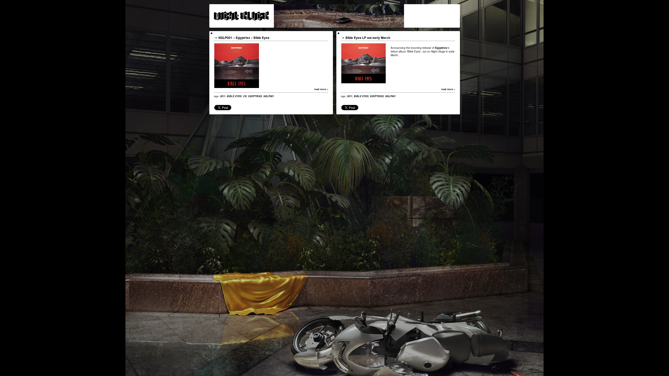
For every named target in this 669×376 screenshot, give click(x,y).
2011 (222, 96)
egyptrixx (255, 96)
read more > (321, 89)
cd (245, 96)
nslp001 (268, 96)
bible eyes (234, 96)
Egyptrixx (243, 37)
